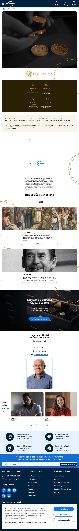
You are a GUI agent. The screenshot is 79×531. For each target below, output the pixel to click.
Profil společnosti (34, 476)
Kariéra (30, 486)
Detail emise (39, 244)
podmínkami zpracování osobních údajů (48, 459)
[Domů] (3, 9)
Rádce (56, 492)
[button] (27, 406)
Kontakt (57, 479)
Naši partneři (32, 482)
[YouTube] (9, 490)
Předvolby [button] (64, 514)
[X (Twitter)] (9, 496)
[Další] (48, 425)
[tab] (39, 201)
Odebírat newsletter (68, 464)
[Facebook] (4, 496)
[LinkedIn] (14, 490)
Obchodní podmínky (61, 486)
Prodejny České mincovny (63, 489)
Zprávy (30, 489)
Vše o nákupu (59, 476)
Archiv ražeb (32, 496)
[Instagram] (4, 490)
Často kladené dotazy (62, 482)
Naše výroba (32, 479)
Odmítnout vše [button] (64, 520)
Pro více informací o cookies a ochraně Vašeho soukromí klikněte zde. (25, 522)
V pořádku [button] (64, 509)
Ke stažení (31, 492)
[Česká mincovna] (10, 3)
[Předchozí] (31, 425)
